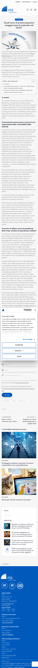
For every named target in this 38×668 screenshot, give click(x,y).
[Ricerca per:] (19, 515)
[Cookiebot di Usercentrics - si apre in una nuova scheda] (23, 310)
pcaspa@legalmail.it (8, 603)
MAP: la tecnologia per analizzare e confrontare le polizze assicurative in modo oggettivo (23, 550)
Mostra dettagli (27, 339)
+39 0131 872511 (7, 623)
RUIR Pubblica (29, 665)
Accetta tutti (19, 345)
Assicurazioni (6, 401)
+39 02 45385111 (7, 635)
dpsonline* (22, 667)
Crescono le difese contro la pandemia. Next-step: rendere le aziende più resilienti (18, 91)
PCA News (19, 19)
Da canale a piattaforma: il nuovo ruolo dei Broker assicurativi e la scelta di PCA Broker (22, 534)
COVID (14, 401)
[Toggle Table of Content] (32, 81)
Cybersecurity (21, 401)
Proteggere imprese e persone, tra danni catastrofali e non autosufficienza (17, 464)
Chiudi (19, 356)
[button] (31, 9)
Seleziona (18, 350)
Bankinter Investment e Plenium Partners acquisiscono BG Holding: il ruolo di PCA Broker (22, 526)
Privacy (4, 667)
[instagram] (13, 610)
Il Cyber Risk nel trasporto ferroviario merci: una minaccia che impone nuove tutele (23, 542)
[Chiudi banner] (35, 310)
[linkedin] (8, 610)
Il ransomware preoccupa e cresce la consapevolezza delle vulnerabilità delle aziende (19, 87)
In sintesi (6, 84)
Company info (19, 665)
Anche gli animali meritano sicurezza (16, 500)
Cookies (10, 667)
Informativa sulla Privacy (22, 382)
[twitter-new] (3, 610)
